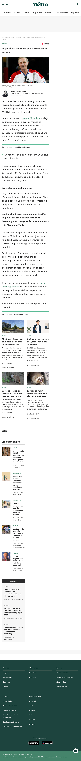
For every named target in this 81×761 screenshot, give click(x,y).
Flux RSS (32, 677)
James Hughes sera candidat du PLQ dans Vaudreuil (18, 560)
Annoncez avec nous (10, 706)
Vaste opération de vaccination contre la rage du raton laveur (12, 393)
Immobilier (49, 12)
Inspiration (37, 12)
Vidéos (5, 686)
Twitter (31, 706)
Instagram (32, 710)
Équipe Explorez (8, 639)
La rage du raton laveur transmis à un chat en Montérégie (37, 393)
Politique (15, 553)
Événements (7, 677)
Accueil (4, 37)
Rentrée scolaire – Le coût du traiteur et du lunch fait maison (18, 509)
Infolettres (32, 673)
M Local (17, 12)
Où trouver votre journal (64, 677)
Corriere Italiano (61, 686)
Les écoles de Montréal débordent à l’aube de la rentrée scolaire (18, 534)
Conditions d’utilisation (11, 722)
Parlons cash (62, 12)
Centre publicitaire (9, 710)
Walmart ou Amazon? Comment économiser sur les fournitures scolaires (17, 482)
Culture (27, 12)
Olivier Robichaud (17, 570)
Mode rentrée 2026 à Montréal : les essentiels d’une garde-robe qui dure (18, 456)
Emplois (6, 673)
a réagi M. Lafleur (31, 118)
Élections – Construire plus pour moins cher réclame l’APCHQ (12, 342)
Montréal (16, 526)
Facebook (32, 701)
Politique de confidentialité (12, 726)
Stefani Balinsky (17, 495)
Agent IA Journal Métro (8, 368)
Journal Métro (16, 467)
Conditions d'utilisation (54, 757)
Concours (6, 682)
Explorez (75, 12)
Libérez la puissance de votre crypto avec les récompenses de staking (13, 630)
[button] (2, 4)
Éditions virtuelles (62, 673)
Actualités (6, 12)
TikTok (31, 715)
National (18, 37)
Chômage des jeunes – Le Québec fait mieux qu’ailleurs (38, 342)
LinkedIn (32, 724)
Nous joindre (7, 701)
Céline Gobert (16, 91)
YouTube (32, 719)
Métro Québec (61, 682)
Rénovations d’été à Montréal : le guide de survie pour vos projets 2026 (13, 611)
